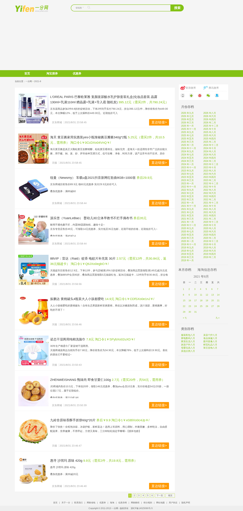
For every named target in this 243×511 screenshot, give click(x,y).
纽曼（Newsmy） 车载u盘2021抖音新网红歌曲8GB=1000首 (93, 177)
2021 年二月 (209, 218)
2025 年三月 (187, 141)
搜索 (177, 8)
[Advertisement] (121, 43)
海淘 (112, 502)
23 (190, 306)
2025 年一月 (187, 145)
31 (195, 312)
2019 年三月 (187, 257)
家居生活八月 (188, 341)
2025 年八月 (209, 132)
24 (195, 306)
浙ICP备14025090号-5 (142, 508)
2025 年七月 (187, 135)
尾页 (170, 495)
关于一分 (66, 502)
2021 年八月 (209, 209)
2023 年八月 (209, 170)
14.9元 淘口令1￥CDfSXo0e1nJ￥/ (129, 299)
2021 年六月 (209, 212)
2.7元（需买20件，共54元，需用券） (138, 380)
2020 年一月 (187, 241)
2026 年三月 (187, 122)
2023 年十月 (209, 167)
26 (207, 306)
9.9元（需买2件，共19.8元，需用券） (110, 460)
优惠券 (77, 73)
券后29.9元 (144, 177)
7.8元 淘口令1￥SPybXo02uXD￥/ (110, 339)
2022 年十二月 (210, 183)
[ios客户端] (182, 95)
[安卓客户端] (191, 95)
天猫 (54, 162)
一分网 (29, 8)
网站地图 (160, 502)
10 (195, 295)
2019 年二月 (209, 257)
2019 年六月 (209, 250)
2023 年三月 (187, 180)
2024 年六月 (209, 154)
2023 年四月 (209, 177)
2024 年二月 (209, 161)
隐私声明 (185, 502)
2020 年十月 (209, 225)
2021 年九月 (187, 209)
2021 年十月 (209, 206)
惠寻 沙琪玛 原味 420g (66, 460)
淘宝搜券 (52, 73)
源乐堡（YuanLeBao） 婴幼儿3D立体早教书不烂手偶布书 (91, 218)
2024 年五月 (187, 158)
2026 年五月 (187, 119)
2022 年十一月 (188, 186)
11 (201, 295)
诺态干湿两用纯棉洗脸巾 (67, 339)
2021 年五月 (187, 215)
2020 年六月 (209, 231)
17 (195, 300)
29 (184, 312)
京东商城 (57, 122)
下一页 (160, 495)
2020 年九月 (187, 228)
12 (207, 295)
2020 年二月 (209, 238)
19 (207, 300)
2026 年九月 (187, 113)
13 (212, 295)
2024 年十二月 (210, 145)
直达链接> (159, 122)
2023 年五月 (187, 177)
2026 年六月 (209, 116)
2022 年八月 (209, 190)
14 (218, 295)
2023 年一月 (187, 183)
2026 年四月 (209, 119)
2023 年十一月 (188, 167)
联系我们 (78, 502)
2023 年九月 (187, 170)
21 (218, 300)
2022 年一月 (187, 202)
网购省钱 (91, 502)
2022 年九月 (187, 190)
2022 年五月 (187, 196)
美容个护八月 (210, 335)
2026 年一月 (187, 125)
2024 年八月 (209, 151)
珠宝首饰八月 (210, 347)
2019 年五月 (187, 254)
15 (184, 300)
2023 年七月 (187, 174)
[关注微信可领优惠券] (208, 95)
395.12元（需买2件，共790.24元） (143, 102)
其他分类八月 (188, 351)
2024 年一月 (187, 164)
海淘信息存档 (207, 270)
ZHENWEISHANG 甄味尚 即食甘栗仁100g (80, 380)
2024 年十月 (209, 148)
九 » (218, 318)
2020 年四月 (209, 234)
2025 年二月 (209, 141)
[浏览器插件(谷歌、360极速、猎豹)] (199, 95)
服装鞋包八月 (188, 335)
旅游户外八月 (188, 344)
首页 (27, 73)
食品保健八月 (210, 338)
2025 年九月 (187, 132)
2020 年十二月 (210, 222)
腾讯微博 (214, 88)
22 (184, 306)
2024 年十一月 (188, 148)
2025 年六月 (209, 135)
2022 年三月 (187, 199)
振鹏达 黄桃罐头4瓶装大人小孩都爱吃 (77, 299)
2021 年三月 (187, 218)
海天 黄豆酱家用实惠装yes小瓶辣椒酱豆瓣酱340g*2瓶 (88, 137)
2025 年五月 (187, 138)
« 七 (185, 318)
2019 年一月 (187, 260)
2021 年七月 (187, 212)
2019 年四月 (209, 254)
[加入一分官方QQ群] (217, 95)
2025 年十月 (209, 129)
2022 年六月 (209, 193)
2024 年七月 (187, 154)
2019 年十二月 (210, 241)
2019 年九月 (187, 247)
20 (212, 300)
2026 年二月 (209, 122)
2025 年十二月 (210, 125)
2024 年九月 (187, 151)
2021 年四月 (209, 215)
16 (190, 300)
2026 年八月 (209, 113)
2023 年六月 (209, 174)
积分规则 (148, 502)
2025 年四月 (209, 138)
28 (218, 306)
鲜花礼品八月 (210, 344)
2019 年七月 (187, 250)
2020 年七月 (187, 231)
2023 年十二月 (210, 164)
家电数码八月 (188, 338)
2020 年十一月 (188, 225)
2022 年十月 (209, 186)
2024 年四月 (209, 158)
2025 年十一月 (188, 129)
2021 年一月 (187, 222)
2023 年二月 (209, 180)
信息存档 (122, 502)
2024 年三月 (187, 161)
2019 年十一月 (188, 244)
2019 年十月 (209, 244)
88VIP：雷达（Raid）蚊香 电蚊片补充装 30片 (83, 258)
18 (201, 300)
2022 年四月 (209, 196)
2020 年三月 (187, 238)
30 (190, 312)
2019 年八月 (209, 247)
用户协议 (173, 502)
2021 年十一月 (188, 206)
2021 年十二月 (210, 202)
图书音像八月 (210, 341)
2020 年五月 (187, 234)
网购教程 (135, 502)
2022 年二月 (209, 199)
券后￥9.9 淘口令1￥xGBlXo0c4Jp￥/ (122, 420)
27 (212, 306)
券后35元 (140, 218)
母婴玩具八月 (188, 347)
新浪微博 (191, 88)
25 (201, 306)
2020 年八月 (209, 228)
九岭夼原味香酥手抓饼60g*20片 (73, 420)
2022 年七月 (187, 193)
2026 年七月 (187, 116)
